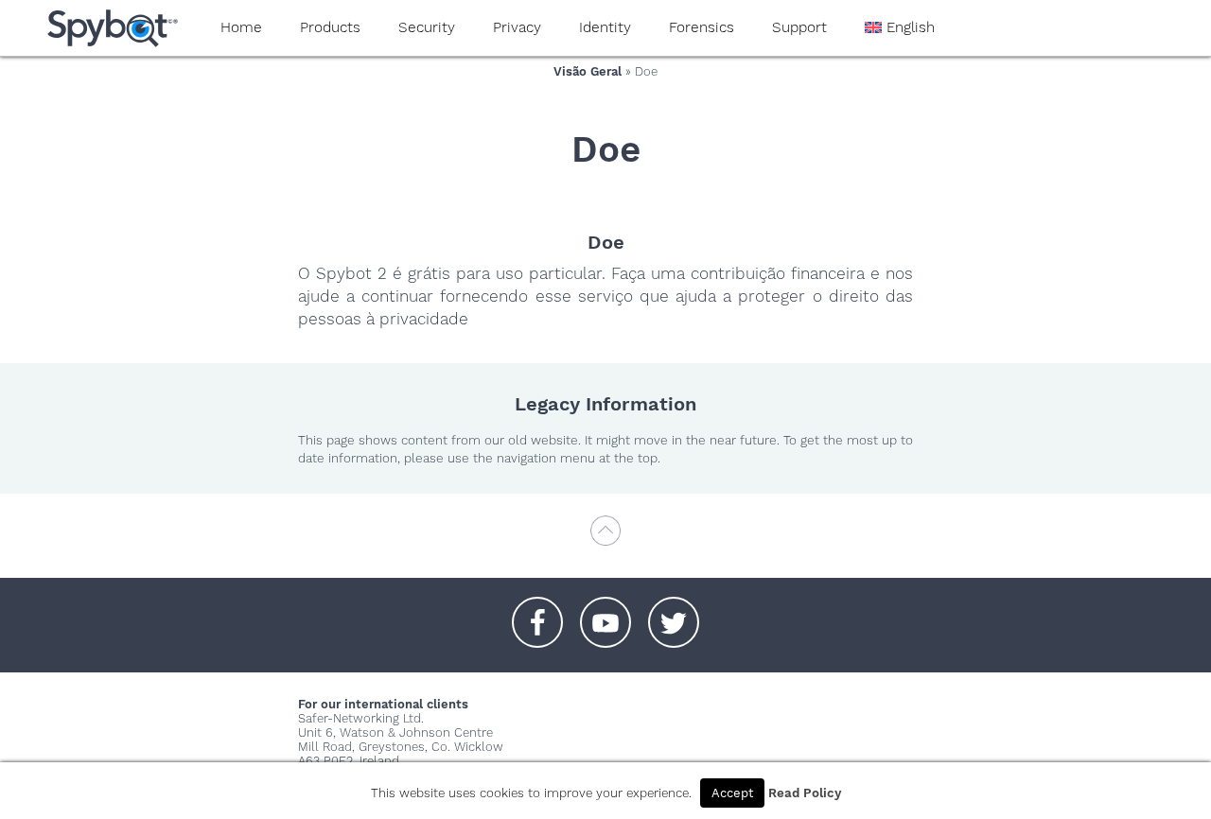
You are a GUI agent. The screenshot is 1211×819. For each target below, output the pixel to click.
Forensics (701, 27)
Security (426, 27)
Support (799, 27)
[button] (537, 613)
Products (330, 27)
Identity (605, 27)
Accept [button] (732, 793)
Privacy (517, 27)
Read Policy (804, 793)
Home (241, 27)
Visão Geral (587, 71)
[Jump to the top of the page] (605, 539)
